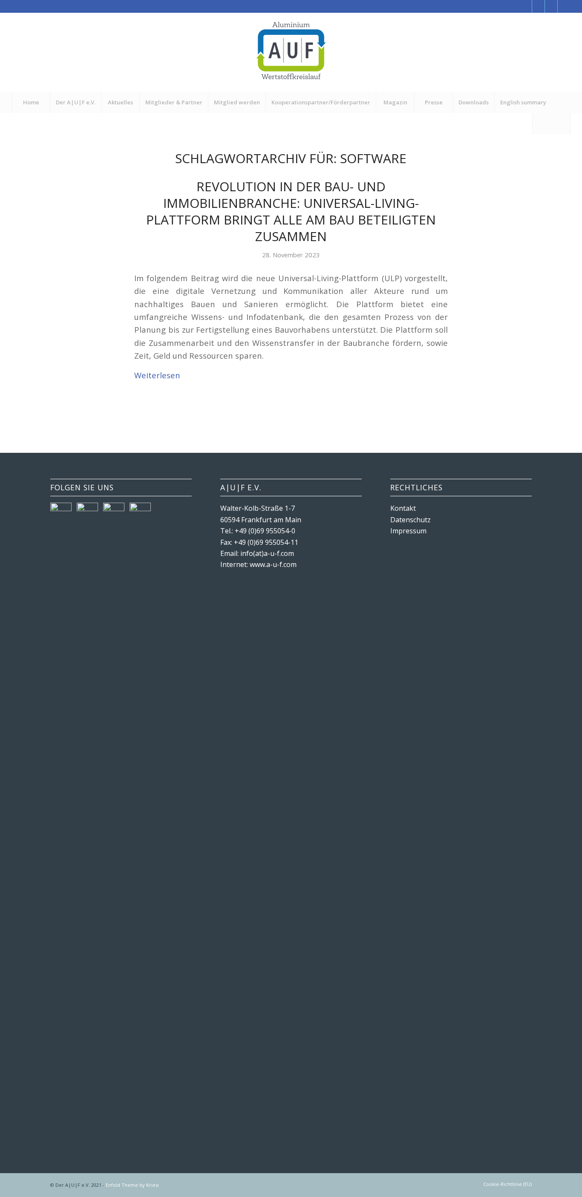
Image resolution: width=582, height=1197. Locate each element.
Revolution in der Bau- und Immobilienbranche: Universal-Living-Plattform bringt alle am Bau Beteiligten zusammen (291, 211)
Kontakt (403, 508)
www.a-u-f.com (273, 564)
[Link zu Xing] (551, 6)
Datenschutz (410, 519)
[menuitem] (31, 102)
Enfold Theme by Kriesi (132, 1185)
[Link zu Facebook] (525, 6)
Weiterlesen (157, 375)
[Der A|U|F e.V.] (291, 52)
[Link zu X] (538, 6)
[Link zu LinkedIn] (564, 6)
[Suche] (551, 123)
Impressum (408, 530)
